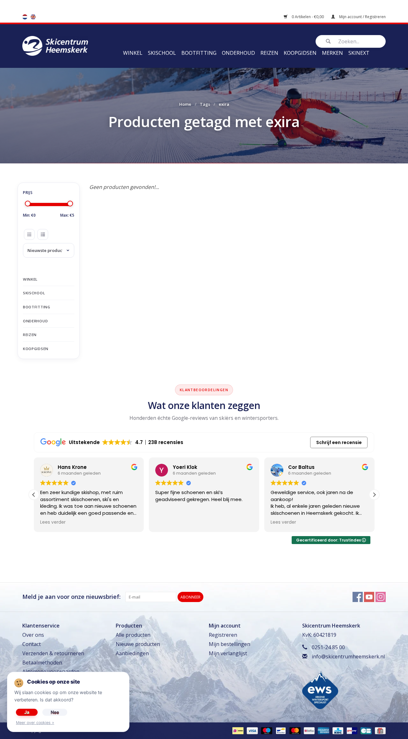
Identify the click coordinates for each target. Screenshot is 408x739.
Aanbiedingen (132, 653)
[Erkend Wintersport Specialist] (320, 689)
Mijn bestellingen (229, 644)
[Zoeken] (328, 41)
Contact (31, 644)
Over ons (33, 634)
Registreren (223, 634)
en (33, 16)
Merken (332, 52)
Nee (55, 712)
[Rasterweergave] (29, 234)
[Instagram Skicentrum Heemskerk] (380, 597)
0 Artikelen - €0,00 (308, 16)
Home (185, 104)
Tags (205, 104)
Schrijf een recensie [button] (339, 442)
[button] (374, 494)
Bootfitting (198, 52)
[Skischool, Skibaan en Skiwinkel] (55, 45)
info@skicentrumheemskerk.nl (348, 656)
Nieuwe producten (138, 644)
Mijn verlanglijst (228, 653)
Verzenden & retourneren (53, 653)
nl (24, 16)
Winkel (132, 52)
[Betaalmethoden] (237, 730)
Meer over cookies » (35, 722)
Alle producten (133, 634)
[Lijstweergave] (42, 234)
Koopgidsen (300, 52)
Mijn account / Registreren (362, 16)
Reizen (269, 52)
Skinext (358, 52)
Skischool (162, 52)
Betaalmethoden (42, 662)
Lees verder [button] (53, 522)
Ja (26, 712)
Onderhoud (238, 52)
